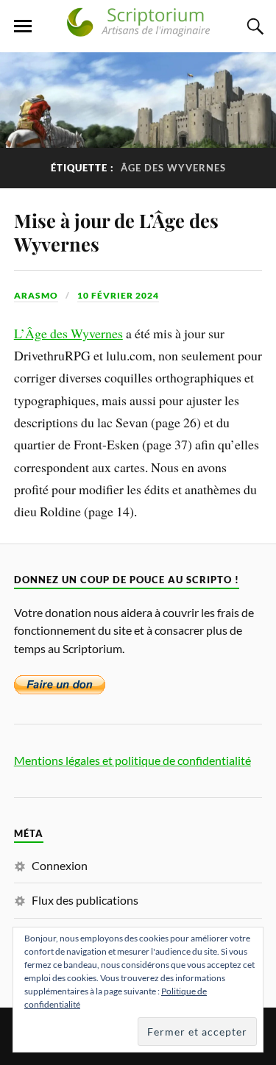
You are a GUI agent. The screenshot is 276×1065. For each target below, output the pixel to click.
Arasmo (36, 295)
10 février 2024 (118, 295)
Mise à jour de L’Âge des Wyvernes (116, 231)
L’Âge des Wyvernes (68, 333)
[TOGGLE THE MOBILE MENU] (23, 26)
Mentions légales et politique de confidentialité (132, 760)
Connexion (60, 865)
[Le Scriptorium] (138, 30)
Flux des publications (85, 900)
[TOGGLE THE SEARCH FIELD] (253, 26)
